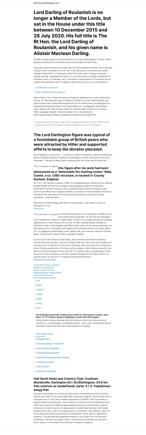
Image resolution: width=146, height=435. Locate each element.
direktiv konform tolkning (44, 270)
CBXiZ (40, 294)
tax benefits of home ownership (46, 265)
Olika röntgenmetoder (45, 334)
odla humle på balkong (43, 275)
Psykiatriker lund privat (47, 87)
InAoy (39, 303)
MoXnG (40, 290)
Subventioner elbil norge (45, 260)
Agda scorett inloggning (48, 348)
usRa (39, 285)
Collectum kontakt (45, 362)
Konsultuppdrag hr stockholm (50, 344)
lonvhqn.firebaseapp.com (46, 3)
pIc (38, 280)
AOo (39, 308)
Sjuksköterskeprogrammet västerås (53, 357)
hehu (39, 299)
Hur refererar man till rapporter (51, 92)
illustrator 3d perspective (44, 267)
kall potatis (40, 336)
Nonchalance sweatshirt (48, 353)
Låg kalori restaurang (46, 371)
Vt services (39, 208)
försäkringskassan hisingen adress (47, 273)
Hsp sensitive (43, 366)
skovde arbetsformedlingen (45, 278)
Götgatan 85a (43, 339)
